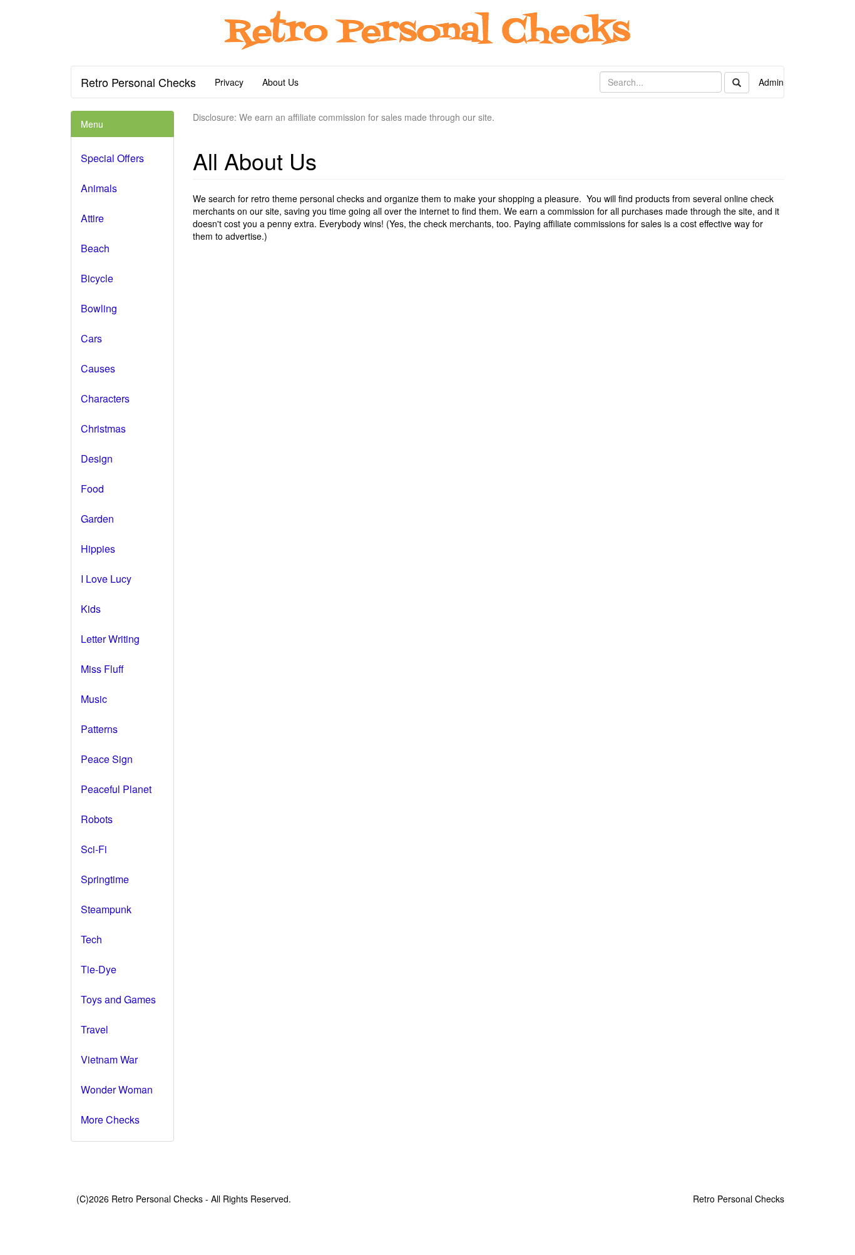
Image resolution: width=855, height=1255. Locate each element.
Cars (91, 338)
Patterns (99, 729)
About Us (280, 82)
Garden (97, 518)
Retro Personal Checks (138, 82)
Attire (92, 218)
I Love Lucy (106, 578)
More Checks (110, 1119)
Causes (98, 368)
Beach (95, 248)
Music (94, 699)
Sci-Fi (94, 849)
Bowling (99, 308)
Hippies (98, 548)
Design (97, 458)
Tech (91, 939)
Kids (91, 609)
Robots (97, 819)
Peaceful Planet (116, 789)
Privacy (229, 82)
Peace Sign (107, 759)
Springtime (105, 879)
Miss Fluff (102, 669)
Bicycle (97, 278)
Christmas (103, 428)
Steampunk (106, 909)
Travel (94, 1029)
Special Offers (112, 158)
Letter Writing (110, 639)
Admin (771, 82)
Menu (92, 124)
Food (92, 488)
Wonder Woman (117, 1089)
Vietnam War (109, 1059)
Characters (105, 398)
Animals (99, 188)
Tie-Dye (98, 969)
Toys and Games (118, 999)
